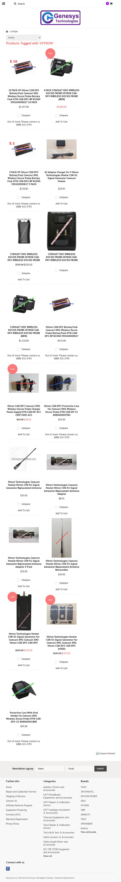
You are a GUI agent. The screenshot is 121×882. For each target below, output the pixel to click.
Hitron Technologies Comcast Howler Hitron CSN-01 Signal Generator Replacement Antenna (23, 484)
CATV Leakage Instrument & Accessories (56, 811)
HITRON (85, 805)
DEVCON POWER (89, 796)
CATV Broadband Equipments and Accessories (57, 796)
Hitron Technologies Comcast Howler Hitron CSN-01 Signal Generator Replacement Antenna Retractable (61, 565)
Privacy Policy (12, 823)
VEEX (83, 819)
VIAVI (83, 787)
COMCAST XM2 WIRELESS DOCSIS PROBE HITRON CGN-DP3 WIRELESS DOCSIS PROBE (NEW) (24, 332)
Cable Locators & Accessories (58, 837)
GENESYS (85, 814)
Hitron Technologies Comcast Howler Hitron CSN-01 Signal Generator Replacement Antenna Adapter (61, 489)
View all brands (88, 832)
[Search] (15, 3)
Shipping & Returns (16, 796)
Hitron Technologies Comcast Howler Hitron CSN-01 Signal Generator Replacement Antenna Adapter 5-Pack (23, 562)
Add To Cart (62, 121)
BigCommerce (69, 878)
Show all (47, 856)
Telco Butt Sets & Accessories (58, 832)
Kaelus (84, 828)
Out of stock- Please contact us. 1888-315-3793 (23, 123)
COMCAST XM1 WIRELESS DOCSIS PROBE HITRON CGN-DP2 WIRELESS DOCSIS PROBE (24, 257)
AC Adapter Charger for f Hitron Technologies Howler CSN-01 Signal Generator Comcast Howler (62, 177)
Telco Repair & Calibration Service (56, 826)
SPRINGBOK (87, 823)
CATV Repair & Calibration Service (56, 804)
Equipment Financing (16, 809)
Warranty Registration (17, 819)
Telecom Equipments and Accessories (56, 819)
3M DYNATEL (87, 791)
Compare (26, 115)
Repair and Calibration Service (21, 791)
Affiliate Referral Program (19, 805)
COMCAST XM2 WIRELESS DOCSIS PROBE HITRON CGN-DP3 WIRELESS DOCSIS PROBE (61, 257)
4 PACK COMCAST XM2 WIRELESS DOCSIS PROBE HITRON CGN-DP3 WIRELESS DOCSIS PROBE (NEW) (61, 95)
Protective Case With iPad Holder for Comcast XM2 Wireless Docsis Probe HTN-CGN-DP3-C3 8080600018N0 (23, 717)
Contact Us (11, 800)
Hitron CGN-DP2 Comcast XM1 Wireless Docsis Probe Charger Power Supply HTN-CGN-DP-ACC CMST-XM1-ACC (24, 410)
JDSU (83, 800)
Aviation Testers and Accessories (53, 789)
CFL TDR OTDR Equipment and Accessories (56, 851)
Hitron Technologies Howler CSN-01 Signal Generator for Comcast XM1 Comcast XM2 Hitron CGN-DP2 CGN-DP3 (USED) (61, 642)
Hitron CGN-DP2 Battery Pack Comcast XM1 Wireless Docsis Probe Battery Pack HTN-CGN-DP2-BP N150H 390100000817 (61, 332)
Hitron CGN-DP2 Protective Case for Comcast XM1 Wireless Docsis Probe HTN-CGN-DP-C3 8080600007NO (61, 410)
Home (9, 787)
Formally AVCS (13, 814)
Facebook (8, 869)
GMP (83, 809)
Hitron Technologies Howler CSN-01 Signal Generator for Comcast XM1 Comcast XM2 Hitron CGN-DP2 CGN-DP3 (23, 638)
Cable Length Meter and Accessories (55, 843)
